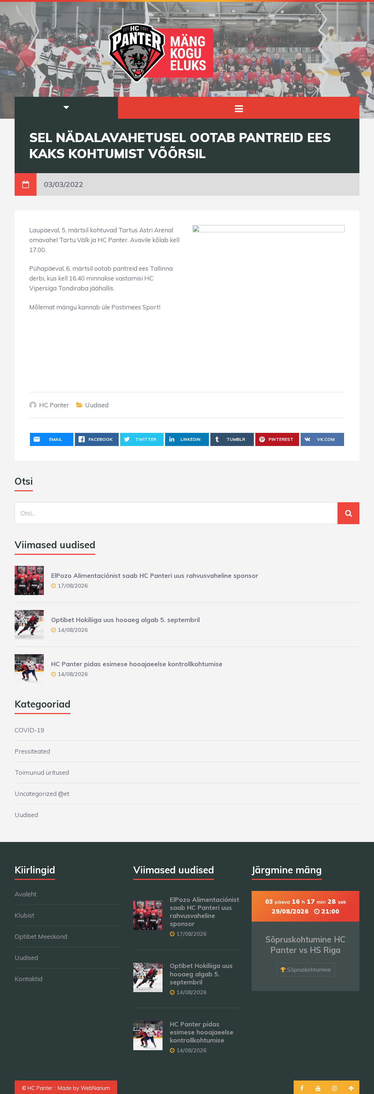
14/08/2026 (73, 629)
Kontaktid (28, 979)
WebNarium (95, 1088)
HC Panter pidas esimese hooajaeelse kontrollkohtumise (136, 664)
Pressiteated (32, 751)
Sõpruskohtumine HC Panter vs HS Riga (306, 944)
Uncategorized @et (42, 793)
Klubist (24, 915)
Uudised (96, 405)
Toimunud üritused (42, 772)
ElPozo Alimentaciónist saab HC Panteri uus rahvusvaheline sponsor (154, 575)
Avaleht (26, 894)
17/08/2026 (73, 585)
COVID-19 (29, 730)
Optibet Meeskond (41, 936)
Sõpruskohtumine (309, 969)
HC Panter (54, 405)
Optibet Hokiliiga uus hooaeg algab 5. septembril (125, 620)
